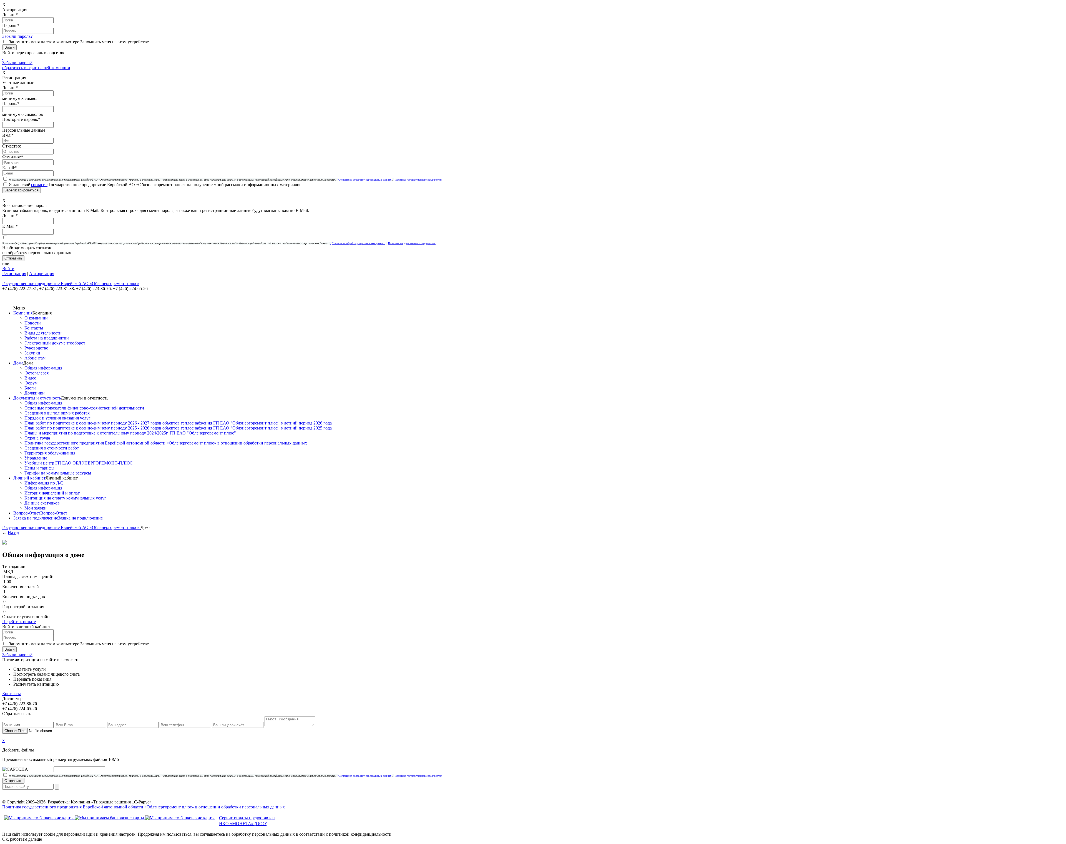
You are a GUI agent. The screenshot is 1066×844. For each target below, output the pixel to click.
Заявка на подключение (35, 518)
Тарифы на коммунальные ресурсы (57, 473)
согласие (39, 184)
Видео (30, 378)
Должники (34, 393)
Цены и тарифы (39, 468)
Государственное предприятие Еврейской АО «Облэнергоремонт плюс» (71, 527)
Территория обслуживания (49, 453)
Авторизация (41, 273)
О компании (36, 318)
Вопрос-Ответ (26, 513)
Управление (35, 458)
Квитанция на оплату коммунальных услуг (65, 498)
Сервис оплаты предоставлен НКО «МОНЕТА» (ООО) (247, 820)
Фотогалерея (36, 373)
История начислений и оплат (52, 493)
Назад (13, 532)
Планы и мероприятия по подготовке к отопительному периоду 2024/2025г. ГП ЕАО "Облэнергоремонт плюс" (130, 433)
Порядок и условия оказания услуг (57, 418)
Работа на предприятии (46, 338)
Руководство (36, 348)
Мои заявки (35, 508)
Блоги (30, 388)
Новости (32, 323)
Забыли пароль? (17, 36)
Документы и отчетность (37, 398)
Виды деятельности (43, 333)
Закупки (32, 353)
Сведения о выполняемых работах (57, 413)
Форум (30, 383)
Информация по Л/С (43, 483)
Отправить (13, 781)
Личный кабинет (29, 478)
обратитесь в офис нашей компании (36, 67)
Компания (22, 313)
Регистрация (14, 273)
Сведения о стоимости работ (51, 448)
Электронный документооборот (54, 343)
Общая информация (43, 368)
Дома (18, 363)
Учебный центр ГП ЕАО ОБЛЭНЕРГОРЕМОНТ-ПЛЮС (78, 463)
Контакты (33, 328)
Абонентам (35, 358)
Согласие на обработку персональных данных (364, 179)
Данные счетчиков (42, 503)
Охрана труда (37, 438)
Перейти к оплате (19, 621)
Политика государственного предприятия (418, 179)
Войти (8, 268)
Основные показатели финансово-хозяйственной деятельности (84, 408)
